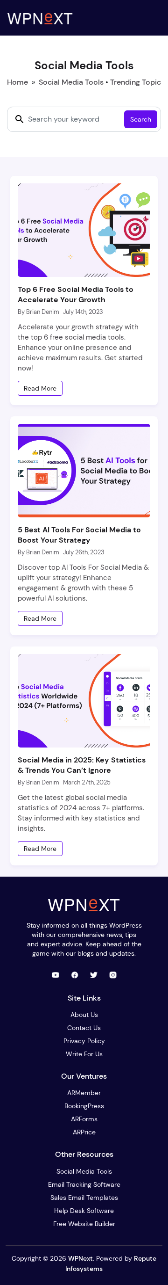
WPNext (80, 1258)
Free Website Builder (84, 1224)
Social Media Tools (71, 82)
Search (140, 119)
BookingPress (84, 1106)
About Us (84, 1014)
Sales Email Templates (84, 1197)
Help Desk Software (84, 1210)
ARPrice (84, 1132)
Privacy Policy (84, 1041)
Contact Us (84, 1028)
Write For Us (84, 1054)
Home (17, 82)
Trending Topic (135, 82)
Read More (40, 388)
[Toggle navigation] (151, 17)
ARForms (84, 1119)
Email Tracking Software (84, 1184)
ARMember (84, 1093)
